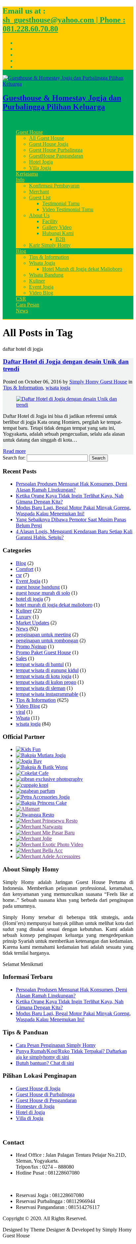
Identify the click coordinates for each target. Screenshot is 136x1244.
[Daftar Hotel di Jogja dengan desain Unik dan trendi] (68, 405)
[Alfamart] (28, 809)
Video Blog (41, 293)
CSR (21, 298)
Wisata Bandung (46, 275)
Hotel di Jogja (30, 1112)
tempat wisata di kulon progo (46, 682)
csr (19, 575)
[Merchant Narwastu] (39, 826)
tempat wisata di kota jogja (43, 676)
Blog (21, 251)
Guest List (40, 197)
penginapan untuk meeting (43, 634)
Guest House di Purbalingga (45, 1094)
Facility (50, 221)
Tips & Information (49, 257)
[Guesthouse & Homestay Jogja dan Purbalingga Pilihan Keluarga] (68, 84)
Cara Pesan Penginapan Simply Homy (56, 1045)
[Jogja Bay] (29, 761)
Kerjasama (27, 174)
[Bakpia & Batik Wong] (42, 767)
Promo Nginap (31, 646)
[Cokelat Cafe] (32, 773)
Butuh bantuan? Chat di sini (45, 1063)
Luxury (23, 617)
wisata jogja (58, 387)
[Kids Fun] (28, 749)
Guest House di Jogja (38, 1088)
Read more (14, 451)
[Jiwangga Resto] (35, 815)
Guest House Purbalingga (56, 150)
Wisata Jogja (42, 263)
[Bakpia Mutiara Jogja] (41, 755)
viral (20, 712)
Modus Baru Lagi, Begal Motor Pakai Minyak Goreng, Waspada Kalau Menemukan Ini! (73, 510)
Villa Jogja (40, 168)
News (22, 310)
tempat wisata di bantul (40, 664)
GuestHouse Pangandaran (56, 156)
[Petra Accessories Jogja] (43, 797)
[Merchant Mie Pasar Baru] (45, 832)
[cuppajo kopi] (32, 785)
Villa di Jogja (29, 1118)
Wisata (23, 718)
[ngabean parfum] (35, 791)
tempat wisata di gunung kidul (47, 670)
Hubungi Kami (58, 233)
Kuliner (37, 281)
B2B (60, 239)
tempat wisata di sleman (40, 688)
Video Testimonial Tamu (67, 209)
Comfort (24, 569)
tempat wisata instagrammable (47, 694)
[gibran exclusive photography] (49, 779)
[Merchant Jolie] (34, 838)
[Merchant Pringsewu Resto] (47, 820)
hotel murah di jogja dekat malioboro (54, 605)
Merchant (39, 191)
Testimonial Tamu (61, 203)
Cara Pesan (27, 304)
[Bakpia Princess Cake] (41, 803)
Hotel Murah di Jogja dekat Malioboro (82, 269)
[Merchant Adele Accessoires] (48, 856)
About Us (39, 215)
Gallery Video (57, 227)
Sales (21, 658)
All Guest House (46, 138)
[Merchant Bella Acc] (39, 850)
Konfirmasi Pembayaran (54, 185)
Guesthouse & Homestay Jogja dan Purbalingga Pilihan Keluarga (62, 102)
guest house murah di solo (43, 593)
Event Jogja (41, 287)
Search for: (14, 458)
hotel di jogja (29, 599)
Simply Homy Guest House (98, 381)
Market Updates (32, 622)
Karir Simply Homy (50, 245)
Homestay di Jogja (35, 1106)
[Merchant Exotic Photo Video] (49, 844)
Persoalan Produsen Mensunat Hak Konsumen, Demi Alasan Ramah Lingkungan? (71, 487)
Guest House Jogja (48, 144)
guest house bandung (38, 587)
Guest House (29, 132)
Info (20, 179)
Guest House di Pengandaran (46, 1100)
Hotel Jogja (41, 162)
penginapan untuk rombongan (47, 640)
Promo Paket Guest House (43, 652)
